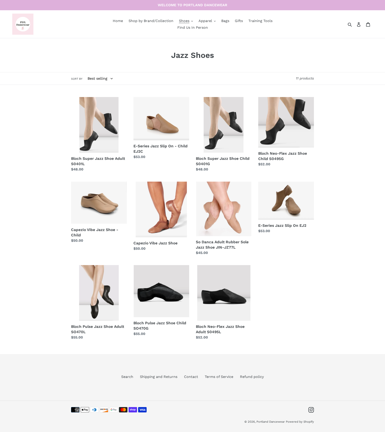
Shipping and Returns (158, 377)
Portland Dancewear (270, 421)
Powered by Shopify (300, 421)
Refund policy (252, 377)
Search (127, 377)
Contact (191, 377)
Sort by (76, 78)
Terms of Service (219, 377)
